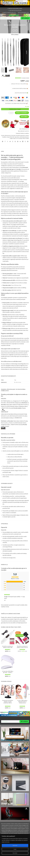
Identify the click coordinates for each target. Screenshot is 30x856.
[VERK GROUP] (7, 76)
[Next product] (14, 30)
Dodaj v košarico (22, 112)
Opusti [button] (15, 6)
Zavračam (15, 853)
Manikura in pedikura (25, 133)
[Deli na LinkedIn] (23, 141)
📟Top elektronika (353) (23, 12)
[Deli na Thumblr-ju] (25, 141)
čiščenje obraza (8, 135)
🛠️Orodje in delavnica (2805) (14, 8)
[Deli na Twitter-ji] (10, 141)
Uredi (15, 849)
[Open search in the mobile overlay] (15, 18)
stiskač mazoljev (25, 138)
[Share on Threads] (13, 141)
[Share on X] (7, 141)
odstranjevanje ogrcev (24, 137)
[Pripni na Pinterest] (18, 141)
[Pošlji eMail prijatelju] (15, 141)
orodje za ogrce (13, 138)
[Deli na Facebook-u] (5, 141)
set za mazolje (19, 138)
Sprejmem (15, 845)
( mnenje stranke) (25, 77)
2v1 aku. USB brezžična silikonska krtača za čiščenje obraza (22, 701)
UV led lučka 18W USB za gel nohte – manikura (7, 672)
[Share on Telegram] (28, 141)
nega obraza (17, 137)
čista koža (13, 135)
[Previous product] (16, 30)
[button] (25, 15)
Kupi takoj (24, 116)
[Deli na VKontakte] (20, 141)
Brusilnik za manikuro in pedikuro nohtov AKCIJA (22, 647)
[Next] (26, 52)
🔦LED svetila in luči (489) (15, 10)
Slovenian (20, 1)
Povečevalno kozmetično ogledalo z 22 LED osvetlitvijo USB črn (7, 701)
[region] (15, 845)
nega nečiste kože (10, 137)
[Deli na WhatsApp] (2, 141)
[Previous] (3, 52)
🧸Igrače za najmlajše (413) (9, 12)
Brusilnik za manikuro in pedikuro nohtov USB (7, 647)
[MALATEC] (3, 76)
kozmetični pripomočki (20, 135)
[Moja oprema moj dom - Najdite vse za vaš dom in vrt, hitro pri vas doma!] (12, 15)
